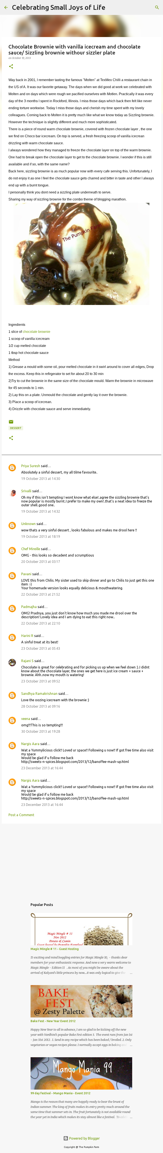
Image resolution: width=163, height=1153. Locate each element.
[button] (11, 67)
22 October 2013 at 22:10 (40, 623)
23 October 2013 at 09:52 (40, 681)
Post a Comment (21, 815)
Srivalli (26, 491)
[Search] (111, 7)
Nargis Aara (30, 744)
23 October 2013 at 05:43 (40, 648)
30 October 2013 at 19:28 (40, 731)
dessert (15, 428)
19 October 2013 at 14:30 (40, 479)
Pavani (26, 574)
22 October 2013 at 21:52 (40, 594)
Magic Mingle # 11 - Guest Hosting (55, 949)
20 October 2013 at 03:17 (40, 562)
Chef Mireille (30, 549)
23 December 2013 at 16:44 (42, 768)
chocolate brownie (36, 331)
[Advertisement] (81, 860)
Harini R (27, 636)
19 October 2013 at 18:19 (40, 536)
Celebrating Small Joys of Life (58, 7)
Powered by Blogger (84, 1138)
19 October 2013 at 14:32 (40, 511)
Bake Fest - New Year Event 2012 (53, 1021)
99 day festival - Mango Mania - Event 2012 (60, 1093)
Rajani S (27, 661)
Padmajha (29, 607)
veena (25, 719)
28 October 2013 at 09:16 (40, 706)
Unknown (28, 524)
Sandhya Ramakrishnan (39, 693)
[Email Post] (11, 423)
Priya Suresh (30, 466)
